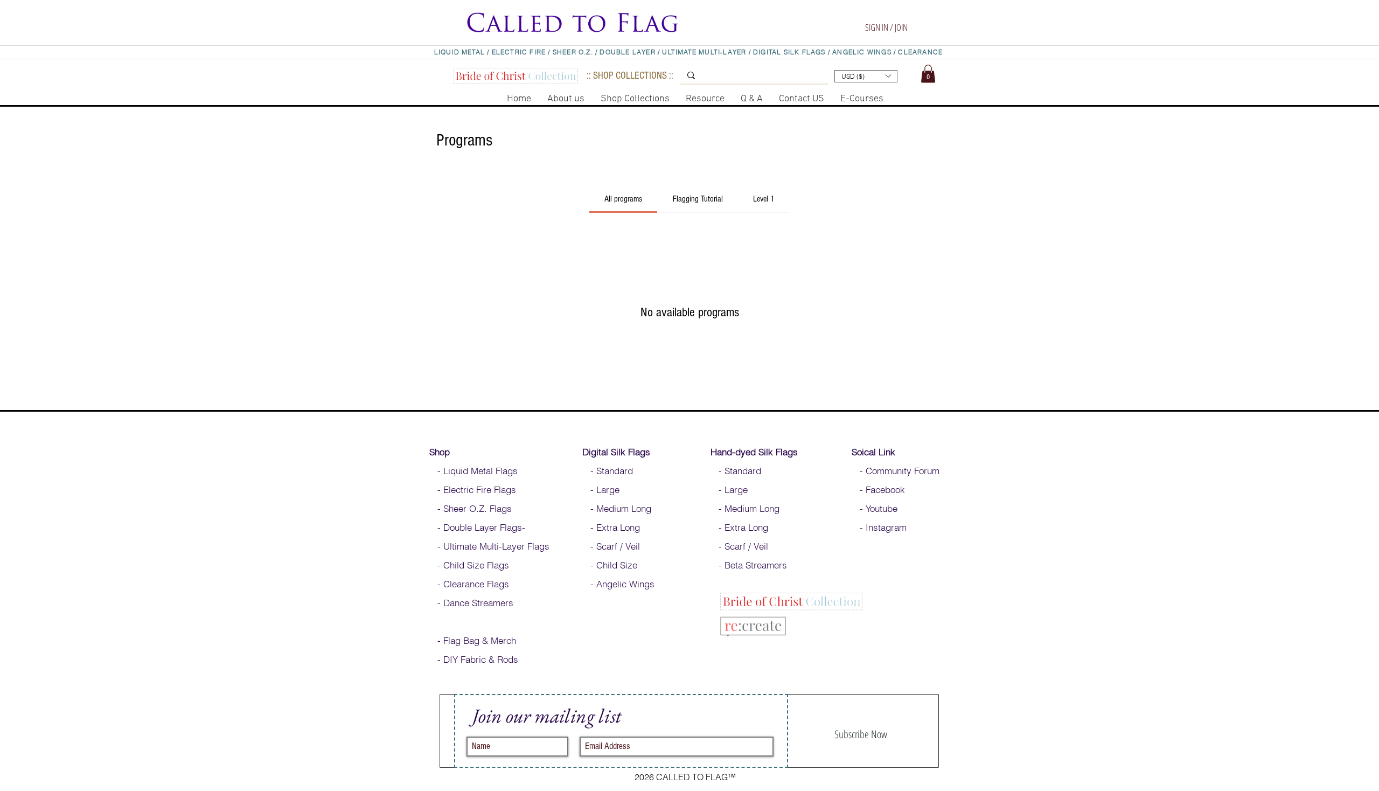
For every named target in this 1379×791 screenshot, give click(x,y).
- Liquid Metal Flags (473, 470)
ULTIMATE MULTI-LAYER (704, 52)
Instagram (886, 527)
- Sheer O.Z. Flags (470, 508)
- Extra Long (739, 527)
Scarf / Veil (618, 546)
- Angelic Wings (618, 583)
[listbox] (865, 76)
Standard (616, 470)
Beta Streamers (756, 565)
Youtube (881, 508)
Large (607, 489)
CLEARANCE (920, 52)
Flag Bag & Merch (479, 640)
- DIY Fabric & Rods (473, 659)
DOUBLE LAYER (627, 52)
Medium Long (625, 508)
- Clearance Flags (469, 583)
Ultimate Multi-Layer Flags (496, 546)
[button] (881, 12)
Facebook (884, 489)
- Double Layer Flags (475, 527)
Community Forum (902, 470)
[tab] (623, 199)
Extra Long (618, 527)
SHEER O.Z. (574, 52)
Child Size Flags (476, 565)
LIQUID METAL (460, 52)
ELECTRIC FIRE (519, 52)
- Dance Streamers (471, 602)
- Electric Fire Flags (472, 489)
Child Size (616, 565)
